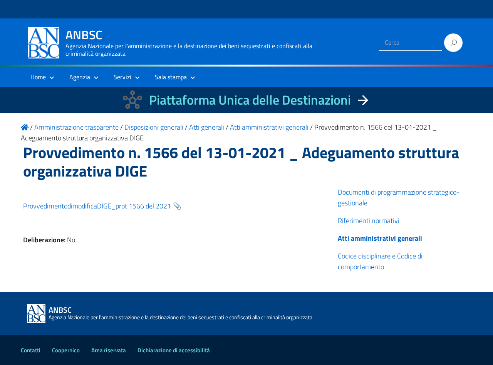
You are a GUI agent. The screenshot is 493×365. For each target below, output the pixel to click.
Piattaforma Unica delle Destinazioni (250, 100)
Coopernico (66, 350)
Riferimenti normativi (368, 220)
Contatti (30, 350)
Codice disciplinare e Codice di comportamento (380, 261)
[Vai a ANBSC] (25, 127)
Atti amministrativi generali (380, 238)
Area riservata (108, 350)
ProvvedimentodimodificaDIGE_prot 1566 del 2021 (97, 206)
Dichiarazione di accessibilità (174, 350)
